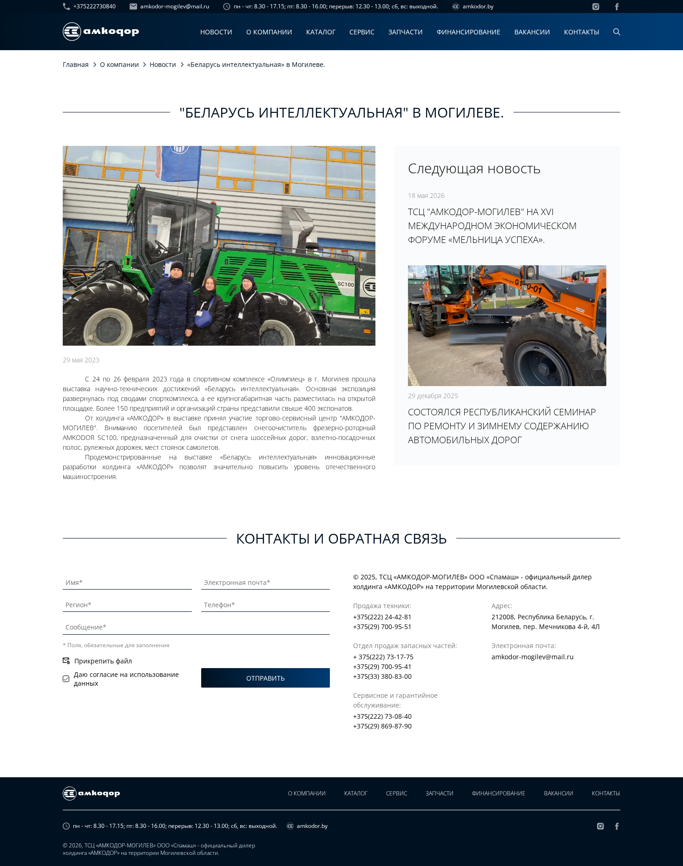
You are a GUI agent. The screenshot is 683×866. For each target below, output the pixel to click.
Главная (76, 64)
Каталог (320, 31)
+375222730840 (94, 6)
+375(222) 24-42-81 (382, 616)
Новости (216, 31)
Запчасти (405, 31)
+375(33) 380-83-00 (382, 676)
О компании (269, 31)
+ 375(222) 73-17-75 (383, 656)
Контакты (581, 31)
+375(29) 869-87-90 (382, 726)
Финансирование (468, 31)
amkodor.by (478, 6)
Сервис (361, 31)
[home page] (101, 31)
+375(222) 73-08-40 (382, 716)
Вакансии (532, 31)
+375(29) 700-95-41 (382, 666)
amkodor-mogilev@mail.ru (174, 6)
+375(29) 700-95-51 (382, 626)
